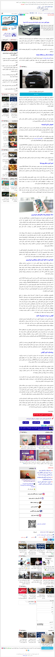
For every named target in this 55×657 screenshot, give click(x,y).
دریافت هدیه (47, 648)
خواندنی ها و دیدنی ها (47, 13)
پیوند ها (27, 2)
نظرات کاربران (36, 422)
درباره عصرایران (39, 648)
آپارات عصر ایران (35, 515)
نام (52, 602)
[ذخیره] (32, 13)
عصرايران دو (52, 13)
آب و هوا (35, 2)
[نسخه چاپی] (30, 13)
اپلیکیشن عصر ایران (41, 524)
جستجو (42, 2)
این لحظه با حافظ (34, 502)
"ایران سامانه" (25, 655)
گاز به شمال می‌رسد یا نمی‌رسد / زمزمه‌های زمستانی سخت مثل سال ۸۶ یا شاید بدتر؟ (27, 485)
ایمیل (52, 607)
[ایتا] (44, 540)
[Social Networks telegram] (42, 425)
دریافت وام (36, 94)
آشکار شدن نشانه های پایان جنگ (9, 85)
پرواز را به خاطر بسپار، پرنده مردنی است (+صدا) (7, 35)
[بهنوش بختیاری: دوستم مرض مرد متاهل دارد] (9, 46)
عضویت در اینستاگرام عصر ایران (35, 494)
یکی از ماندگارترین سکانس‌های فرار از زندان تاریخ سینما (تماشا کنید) (28, 480)
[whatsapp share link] (24, 14)
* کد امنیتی (51, 622)
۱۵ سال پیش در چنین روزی (35, 498)
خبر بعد (46, 422)
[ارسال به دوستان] (31, 13)
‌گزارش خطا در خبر (51, 14)
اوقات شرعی (31, 2)
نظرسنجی (38, 2)
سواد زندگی (24, 2)
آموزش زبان (22, 4)
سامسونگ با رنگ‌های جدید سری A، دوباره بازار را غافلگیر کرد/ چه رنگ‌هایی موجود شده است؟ (44, 473)
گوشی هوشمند (43, 535)
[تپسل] (20, 66)
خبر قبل (26, 422)
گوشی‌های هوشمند (47, 58)
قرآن (35, 4)
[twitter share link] (19, 14)
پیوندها (25, 648)
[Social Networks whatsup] (46, 425)
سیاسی (20, 2)
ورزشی (49, 4)
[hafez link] (36, 18)
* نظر (52, 611)
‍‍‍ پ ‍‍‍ (35, 12)
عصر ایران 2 (26, 4)
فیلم (29, 4)
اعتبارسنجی (34, 603)
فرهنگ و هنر (42, 4)
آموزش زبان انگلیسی (35, 511)
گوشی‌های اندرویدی (38, 138)
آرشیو (44, 2)
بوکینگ (30, 603)
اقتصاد (17, 2)
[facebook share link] (21, 14)
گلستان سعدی (34, 507)
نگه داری (38, 535)
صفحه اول (51, 2)
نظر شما (52, 601)
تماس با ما (47, 2)
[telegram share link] (22, 14)
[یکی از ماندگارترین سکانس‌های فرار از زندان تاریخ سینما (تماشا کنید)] (27, 474)
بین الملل (46, 4)
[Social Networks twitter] (44, 425)
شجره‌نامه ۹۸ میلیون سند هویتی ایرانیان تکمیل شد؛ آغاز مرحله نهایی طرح (10, 60)
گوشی (47, 535)
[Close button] (52, 634)
